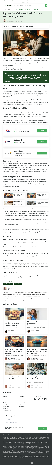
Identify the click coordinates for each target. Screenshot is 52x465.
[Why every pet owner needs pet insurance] (37, 314)
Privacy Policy (6, 406)
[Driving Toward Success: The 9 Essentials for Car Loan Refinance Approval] (14, 314)
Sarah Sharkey (10, 20)
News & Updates (18, 283)
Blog (9, 9)
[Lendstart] (8, 5)
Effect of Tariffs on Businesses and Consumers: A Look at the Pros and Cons (37, 351)
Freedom (17, 129)
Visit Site (42, 130)
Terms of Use (6, 408)
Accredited (18, 151)
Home (4, 9)
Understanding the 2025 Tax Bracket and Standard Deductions (14, 379)
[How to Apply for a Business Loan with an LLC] (37, 369)
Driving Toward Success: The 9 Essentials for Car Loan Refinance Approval (14, 324)
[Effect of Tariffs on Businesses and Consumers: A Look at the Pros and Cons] (37, 341)
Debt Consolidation (8, 283)
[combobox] (29, 5)
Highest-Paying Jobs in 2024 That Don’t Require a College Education (14, 351)
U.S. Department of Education (40, 459)
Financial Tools (22, 406)
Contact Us (21, 401)
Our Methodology (7, 410)
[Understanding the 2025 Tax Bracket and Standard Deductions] (14, 369)
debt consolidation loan (15, 255)
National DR (19, 140)
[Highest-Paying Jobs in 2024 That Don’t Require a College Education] (14, 341)
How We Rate (6, 404)
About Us (21, 399)
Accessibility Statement (8, 399)
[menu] (3, 5)
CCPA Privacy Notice (7, 401)
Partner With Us (22, 402)
